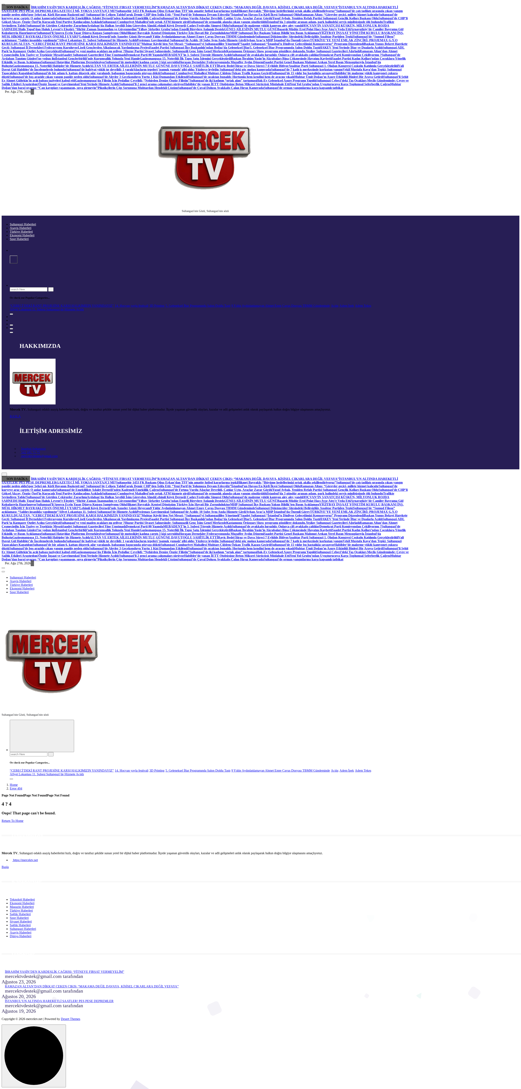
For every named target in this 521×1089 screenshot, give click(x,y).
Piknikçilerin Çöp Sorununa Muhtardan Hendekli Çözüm (138, 88)
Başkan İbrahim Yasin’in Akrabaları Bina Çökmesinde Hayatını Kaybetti (281, 58)
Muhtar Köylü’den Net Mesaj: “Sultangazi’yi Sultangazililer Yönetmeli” (191, 44)
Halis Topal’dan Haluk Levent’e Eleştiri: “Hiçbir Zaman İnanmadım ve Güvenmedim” (78, 29)
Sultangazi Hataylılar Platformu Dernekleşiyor (73, 62)
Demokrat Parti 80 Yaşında (144, 55)
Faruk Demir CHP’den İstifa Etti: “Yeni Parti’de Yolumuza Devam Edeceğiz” (177, 14)
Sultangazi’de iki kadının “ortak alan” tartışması (223, 80)
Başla (5, 867)
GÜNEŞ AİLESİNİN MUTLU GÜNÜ (250, 29)
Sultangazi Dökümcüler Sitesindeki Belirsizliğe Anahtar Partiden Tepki (304, 36)
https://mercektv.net (25, 860)
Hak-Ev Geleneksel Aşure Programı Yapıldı (286, 80)
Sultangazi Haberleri (23, 224)
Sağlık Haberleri (20, 914)
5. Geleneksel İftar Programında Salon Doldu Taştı (285, 47)
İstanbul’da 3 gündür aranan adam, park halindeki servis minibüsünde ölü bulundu (325, 22)
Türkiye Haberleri (21, 231)
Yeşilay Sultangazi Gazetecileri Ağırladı (333, 51)
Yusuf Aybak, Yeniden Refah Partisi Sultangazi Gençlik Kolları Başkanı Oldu (325, 18)
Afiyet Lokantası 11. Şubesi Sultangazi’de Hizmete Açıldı (98, 40)
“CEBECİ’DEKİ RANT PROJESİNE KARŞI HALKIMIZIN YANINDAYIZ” (62, 305)
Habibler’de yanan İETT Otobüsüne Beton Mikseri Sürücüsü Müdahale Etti (237, 84)
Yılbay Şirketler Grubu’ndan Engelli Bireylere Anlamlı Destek (181, 29)
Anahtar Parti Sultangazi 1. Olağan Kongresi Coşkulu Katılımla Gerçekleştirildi (343, 66)
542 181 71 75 (30, 452)
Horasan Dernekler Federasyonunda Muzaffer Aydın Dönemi (221, 62)
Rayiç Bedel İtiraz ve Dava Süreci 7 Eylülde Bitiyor (253, 66)
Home (14, 784)
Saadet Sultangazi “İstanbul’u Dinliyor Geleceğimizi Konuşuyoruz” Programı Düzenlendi (302, 44)
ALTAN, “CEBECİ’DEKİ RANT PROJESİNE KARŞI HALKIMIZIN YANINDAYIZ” (80, 44)
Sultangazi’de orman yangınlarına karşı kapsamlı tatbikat (303, 88)
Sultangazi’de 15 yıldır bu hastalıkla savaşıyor (302, 73)
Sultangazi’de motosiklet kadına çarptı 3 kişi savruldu (142, 62)
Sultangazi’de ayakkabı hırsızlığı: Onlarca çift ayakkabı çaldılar (275, 55)
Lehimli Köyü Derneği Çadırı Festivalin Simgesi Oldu (192, 25)
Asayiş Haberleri (20, 228)
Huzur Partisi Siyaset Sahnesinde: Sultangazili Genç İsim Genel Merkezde (175, 51)
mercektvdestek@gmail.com (39, 456)
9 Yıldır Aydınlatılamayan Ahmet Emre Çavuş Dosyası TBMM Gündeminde (202, 36)
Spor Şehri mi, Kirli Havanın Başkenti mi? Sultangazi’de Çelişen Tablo (75, 14)
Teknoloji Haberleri (22, 899)
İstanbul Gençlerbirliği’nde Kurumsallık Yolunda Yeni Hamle (98, 58)
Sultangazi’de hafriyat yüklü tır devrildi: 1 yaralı (99, 69)
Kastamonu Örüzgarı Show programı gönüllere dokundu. (266, 51)
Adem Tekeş (363, 305)
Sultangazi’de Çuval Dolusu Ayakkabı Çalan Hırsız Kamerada (221, 88)
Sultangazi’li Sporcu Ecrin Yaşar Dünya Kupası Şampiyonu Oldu (81, 33)
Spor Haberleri (19, 239)
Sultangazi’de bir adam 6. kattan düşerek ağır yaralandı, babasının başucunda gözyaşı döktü (97, 73)
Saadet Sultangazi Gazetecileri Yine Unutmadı (94, 55)
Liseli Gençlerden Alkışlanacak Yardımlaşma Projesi (114, 47)
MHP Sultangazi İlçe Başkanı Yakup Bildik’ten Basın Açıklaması (274, 33)
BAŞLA (15, 416)
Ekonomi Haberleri (22, 235)
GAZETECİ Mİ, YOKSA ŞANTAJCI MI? (86, 11)
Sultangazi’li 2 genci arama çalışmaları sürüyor (151, 84)
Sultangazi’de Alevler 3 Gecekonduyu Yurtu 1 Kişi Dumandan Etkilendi (138, 77)
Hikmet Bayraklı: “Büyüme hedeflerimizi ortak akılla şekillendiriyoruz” (287, 11)
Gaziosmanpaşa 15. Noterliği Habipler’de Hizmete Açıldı (51, 66)
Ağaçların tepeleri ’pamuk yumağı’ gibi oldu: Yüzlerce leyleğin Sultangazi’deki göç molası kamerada (202, 69)
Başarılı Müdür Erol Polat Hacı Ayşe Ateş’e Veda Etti (314, 29)
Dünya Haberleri (20, 936)
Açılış (334, 305)
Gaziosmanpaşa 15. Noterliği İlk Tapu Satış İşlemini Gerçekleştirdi (185, 58)
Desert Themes (70, 1019)
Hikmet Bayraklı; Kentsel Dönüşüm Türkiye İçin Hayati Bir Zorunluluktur (178, 33)
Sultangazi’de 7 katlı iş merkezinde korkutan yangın (307, 69)
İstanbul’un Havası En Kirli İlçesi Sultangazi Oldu (265, 14)
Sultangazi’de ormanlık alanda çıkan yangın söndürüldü (228, 22)
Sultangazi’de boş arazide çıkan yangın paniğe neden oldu (49, 77)
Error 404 (16, 788)
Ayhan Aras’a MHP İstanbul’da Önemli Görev (278, 40)
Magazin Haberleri (22, 907)
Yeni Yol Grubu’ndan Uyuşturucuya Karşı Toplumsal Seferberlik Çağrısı (340, 84)
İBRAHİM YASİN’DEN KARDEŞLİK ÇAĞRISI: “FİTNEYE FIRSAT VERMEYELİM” (94, 7)
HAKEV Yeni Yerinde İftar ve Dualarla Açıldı (351, 47)
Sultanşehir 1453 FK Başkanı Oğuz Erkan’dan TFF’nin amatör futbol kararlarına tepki (177, 11)
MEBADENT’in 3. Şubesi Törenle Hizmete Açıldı (197, 55)
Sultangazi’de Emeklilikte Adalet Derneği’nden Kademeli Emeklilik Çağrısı (107, 18)
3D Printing (156, 305)
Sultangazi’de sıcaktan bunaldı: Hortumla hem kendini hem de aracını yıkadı (241, 77)
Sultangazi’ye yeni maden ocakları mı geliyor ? (93, 51)
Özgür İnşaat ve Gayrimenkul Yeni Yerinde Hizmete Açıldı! (78, 84)
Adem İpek (346, 305)
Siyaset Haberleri (21, 921)
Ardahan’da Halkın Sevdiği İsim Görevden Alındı (121, 25)
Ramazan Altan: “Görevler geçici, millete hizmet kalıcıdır (339, 14)
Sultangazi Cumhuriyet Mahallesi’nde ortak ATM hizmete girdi (145, 22)
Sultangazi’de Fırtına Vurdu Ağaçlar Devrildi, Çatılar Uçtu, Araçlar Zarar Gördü (215, 18)
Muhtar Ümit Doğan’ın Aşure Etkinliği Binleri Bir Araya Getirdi (338, 77)
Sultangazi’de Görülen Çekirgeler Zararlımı (56, 25)
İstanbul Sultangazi (33, 448)
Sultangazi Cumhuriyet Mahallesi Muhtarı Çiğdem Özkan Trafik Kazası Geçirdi (216, 73)
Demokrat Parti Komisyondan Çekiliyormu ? (350, 55)
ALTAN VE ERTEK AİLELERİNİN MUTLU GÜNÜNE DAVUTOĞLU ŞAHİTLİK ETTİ (154, 66)
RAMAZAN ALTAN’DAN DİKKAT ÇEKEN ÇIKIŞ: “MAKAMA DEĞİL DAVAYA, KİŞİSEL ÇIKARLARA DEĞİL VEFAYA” (248, 7)
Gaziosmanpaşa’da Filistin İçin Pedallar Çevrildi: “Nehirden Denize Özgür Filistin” (132, 80)
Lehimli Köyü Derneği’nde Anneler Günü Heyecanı (114, 36)
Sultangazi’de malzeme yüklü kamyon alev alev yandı (265, 25)
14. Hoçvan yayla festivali (131, 305)
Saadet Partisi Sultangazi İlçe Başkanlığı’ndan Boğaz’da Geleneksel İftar (200, 47)
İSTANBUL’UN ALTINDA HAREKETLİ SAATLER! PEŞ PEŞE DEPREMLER (59, 1001)
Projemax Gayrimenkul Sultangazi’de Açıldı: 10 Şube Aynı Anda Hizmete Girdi (191, 40)
